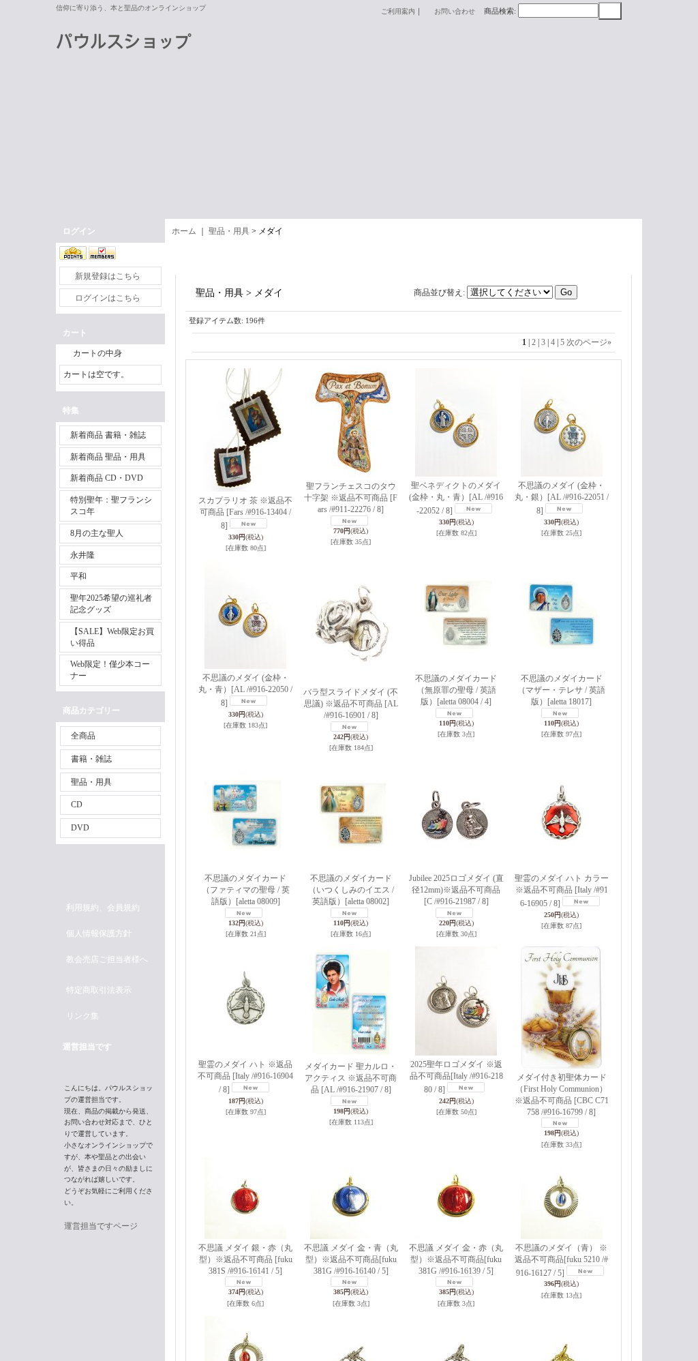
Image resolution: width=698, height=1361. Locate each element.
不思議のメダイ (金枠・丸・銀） (562, 498)
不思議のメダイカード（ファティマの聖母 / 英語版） (246, 889)
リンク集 (82, 1016)
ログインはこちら (107, 298)
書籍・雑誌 (91, 759)
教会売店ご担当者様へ (107, 959)
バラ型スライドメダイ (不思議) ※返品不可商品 (350, 703)
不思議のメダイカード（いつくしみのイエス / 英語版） (351, 889)
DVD (80, 828)
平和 (78, 576)
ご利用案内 (398, 11)
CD (76, 804)
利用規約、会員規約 (103, 907)
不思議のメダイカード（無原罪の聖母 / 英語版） (456, 690)
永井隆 (82, 555)
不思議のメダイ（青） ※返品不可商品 (561, 1260)
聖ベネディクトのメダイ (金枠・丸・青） (456, 498)
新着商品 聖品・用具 (108, 457)
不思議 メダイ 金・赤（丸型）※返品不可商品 (456, 1259)
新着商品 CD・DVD (106, 478)
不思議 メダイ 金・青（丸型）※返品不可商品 (351, 1259)
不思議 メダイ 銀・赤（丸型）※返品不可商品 (245, 1259)
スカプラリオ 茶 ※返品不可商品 (245, 513)
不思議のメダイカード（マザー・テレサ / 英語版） (561, 690)
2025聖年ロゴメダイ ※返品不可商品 (456, 1077)
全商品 (83, 736)
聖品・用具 (91, 782)
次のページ (588, 342)
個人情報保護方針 (99, 933)
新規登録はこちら (107, 276)
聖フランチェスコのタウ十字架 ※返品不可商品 (350, 497)
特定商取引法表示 (99, 990)
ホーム (184, 231)
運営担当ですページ (101, 1226)
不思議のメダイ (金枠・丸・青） (245, 690)
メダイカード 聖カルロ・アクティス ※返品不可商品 (351, 1078)
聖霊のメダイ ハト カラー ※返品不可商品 (562, 890)
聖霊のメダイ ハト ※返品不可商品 (245, 1077)
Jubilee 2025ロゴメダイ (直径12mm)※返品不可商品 (456, 889)
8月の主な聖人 (96, 533)
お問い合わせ (454, 11)
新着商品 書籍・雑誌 (108, 435)
